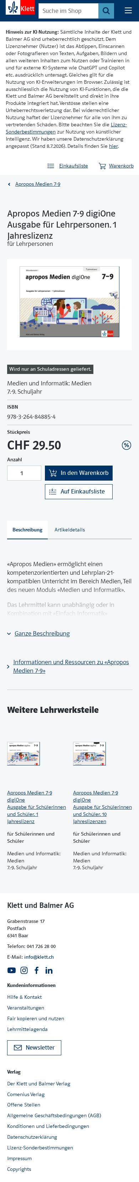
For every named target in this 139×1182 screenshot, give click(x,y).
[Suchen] (106, 11)
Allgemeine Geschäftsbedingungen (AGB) (54, 1115)
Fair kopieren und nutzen (35, 1018)
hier (113, 146)
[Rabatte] (126, 445)
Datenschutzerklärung (32, 1137)
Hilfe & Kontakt (24, 997)
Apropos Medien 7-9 (37, 184)
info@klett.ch (39, 957)
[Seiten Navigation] (128, 10)
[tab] (27, 530)
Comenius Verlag (26, 1094)
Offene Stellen (23, 1104)
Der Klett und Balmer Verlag (38, 1083)
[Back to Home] (20, 7)
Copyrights (19, 1169)
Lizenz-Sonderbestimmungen (40, 1147)
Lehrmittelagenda (27, 1029)
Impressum (19, 1158)
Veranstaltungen (25, 1008)
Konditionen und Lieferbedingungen (48, 1126)
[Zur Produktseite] (36, 753)
